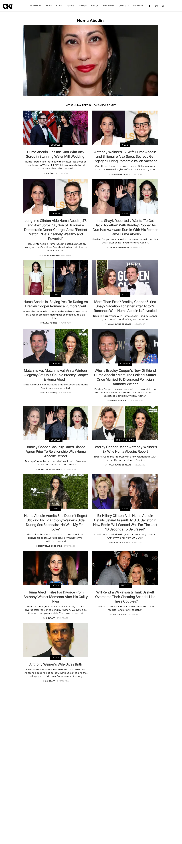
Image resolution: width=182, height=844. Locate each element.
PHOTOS (83, 6)
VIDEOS (94, 6)
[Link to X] (163, 5)
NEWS (49, 6)
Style (59, 6)
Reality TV (35, 6)
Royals (70, 6)
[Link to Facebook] (149, 5)
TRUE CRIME (108, 6)
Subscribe (138, 6)
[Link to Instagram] (156, 5)
